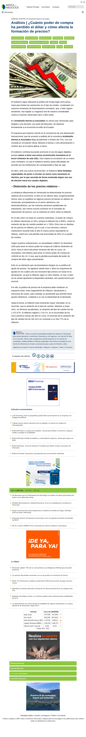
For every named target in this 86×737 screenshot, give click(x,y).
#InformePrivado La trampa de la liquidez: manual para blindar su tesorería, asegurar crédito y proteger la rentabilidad (42, 431)
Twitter (61, 347)
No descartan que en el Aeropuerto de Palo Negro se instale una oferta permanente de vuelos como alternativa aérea (43, 496)
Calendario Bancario (18, 678)
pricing (59, 46)
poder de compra (34, 46)
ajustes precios (45, 38)
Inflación (63, 42)
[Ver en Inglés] (81, 2)
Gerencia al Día (17, 38)
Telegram (46, 347)
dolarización (69, 38)
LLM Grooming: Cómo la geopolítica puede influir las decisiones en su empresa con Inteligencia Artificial (41, 416)
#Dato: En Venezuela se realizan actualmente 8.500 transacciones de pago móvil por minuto (42, 582)
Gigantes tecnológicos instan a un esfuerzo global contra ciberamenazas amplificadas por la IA (42, 597)
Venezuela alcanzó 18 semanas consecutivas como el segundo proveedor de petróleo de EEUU (42, 519)
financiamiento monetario (39, 42)
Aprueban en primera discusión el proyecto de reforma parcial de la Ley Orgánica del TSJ (42, 589)
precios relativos (48, 46)
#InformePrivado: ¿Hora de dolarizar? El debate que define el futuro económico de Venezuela (41, 447)
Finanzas (54, 42)
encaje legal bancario (19, 42)
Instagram (54, 347)
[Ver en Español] (84, 2)
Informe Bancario (17, 668)
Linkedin (37, 715)
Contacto (55, 7)
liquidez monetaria (18, 46)
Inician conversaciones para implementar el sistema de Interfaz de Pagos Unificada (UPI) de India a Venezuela (41, 511)
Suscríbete (45, 7)
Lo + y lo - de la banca (19, 673)
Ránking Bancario (17, 663)
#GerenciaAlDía (31, 38)
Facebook (68, 347)
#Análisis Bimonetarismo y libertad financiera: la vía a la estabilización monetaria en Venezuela (41, 504)
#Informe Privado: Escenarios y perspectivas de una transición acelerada (38, 453)
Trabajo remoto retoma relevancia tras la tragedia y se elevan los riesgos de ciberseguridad (39, 424)
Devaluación (57, 38)
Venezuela (68, 46)
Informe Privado (33, 7)
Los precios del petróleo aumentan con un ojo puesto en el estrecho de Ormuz (40, 575)
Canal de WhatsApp (35, 347)
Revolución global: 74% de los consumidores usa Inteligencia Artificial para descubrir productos (42, 569)
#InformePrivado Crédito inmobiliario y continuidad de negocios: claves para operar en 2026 (42, 439)
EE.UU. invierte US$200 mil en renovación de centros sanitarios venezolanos (39, 526)
